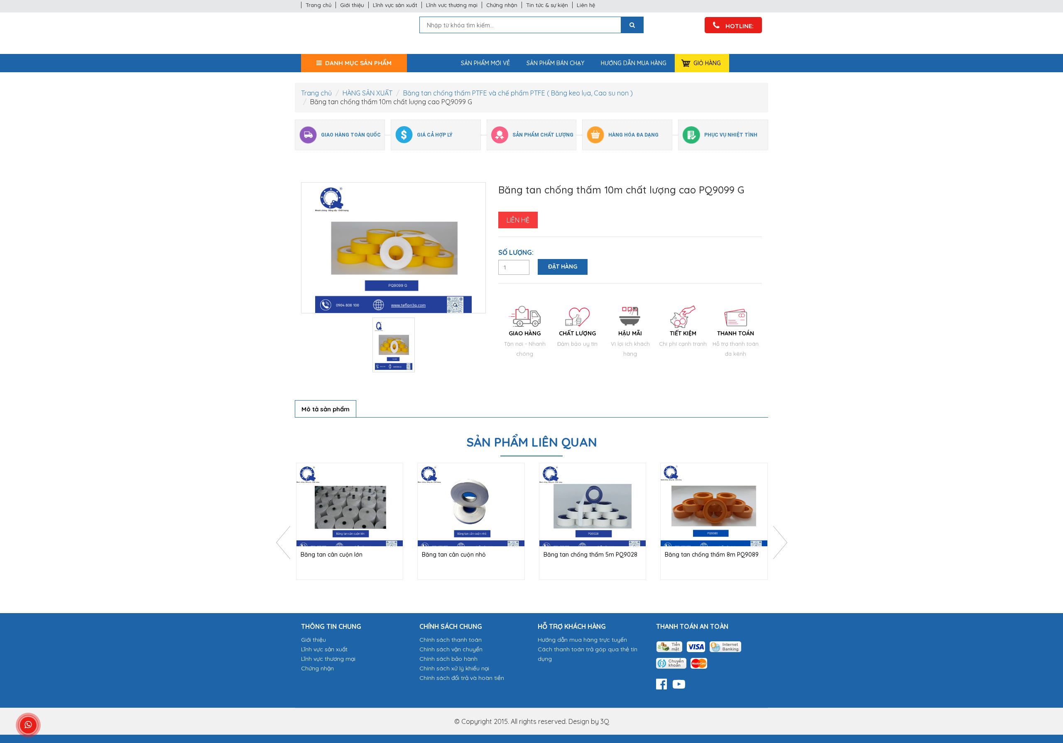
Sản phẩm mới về (485, 63)
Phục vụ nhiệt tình (730, 135)
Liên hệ (586, 5)
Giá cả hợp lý (435, 135)
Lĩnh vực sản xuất (395, 5)
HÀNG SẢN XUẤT (367, 93)
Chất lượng (577, 333)
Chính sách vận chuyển (451, 649)
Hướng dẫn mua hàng (633, 63)
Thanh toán (735, 333)
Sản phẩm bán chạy (555, 63)
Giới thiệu (352, 5)
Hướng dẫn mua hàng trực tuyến (582, 639)
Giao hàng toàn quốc (351, 135)
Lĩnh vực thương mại (328, 658)
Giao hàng (525, 333)
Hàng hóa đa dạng (633, 135)
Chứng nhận (501, 5)
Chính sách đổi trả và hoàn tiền (461, 678)
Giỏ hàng (707, 63)
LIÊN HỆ (518, 220)
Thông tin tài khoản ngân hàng (699, 655)
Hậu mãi (630, 333)
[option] (393, 248)
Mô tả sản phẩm (325, 409)
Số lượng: (516, 252)
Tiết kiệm (683, 333)
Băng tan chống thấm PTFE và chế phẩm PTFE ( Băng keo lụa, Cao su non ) (518, 93)
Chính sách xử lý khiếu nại (454, 668)
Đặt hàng (562, 266)
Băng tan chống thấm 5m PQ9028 (590, 554)
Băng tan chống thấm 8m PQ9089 (712, 554)
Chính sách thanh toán (450, 639)
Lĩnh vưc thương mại (452, 5)
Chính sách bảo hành (448, 658)
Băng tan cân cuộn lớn (331, 554)
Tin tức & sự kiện (547, 5)
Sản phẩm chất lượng (542, 135)
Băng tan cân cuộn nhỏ (454, 554)
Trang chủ (318, 5)
